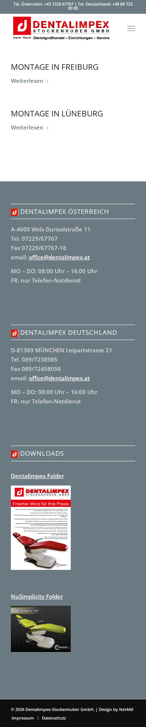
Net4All (125, 709)
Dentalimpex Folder (37, 476)
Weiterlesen (27, 80)
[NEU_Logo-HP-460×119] (60, 28)
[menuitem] (131, 28)
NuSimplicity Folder (37, 596)
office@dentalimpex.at (59, 257)
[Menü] (131, 28)
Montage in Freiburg (54, 67)
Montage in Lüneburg (57, 113)
